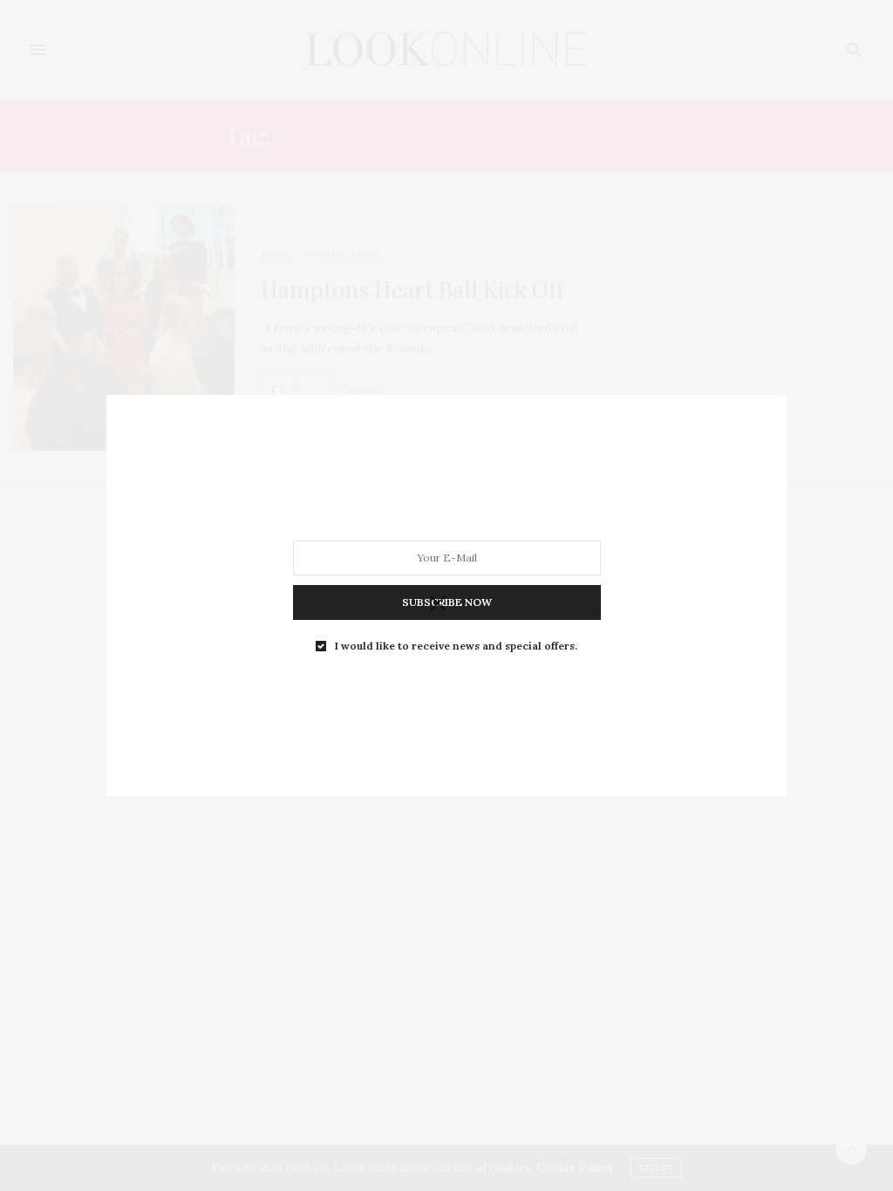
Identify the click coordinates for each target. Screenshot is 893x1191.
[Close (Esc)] (438, 604)
